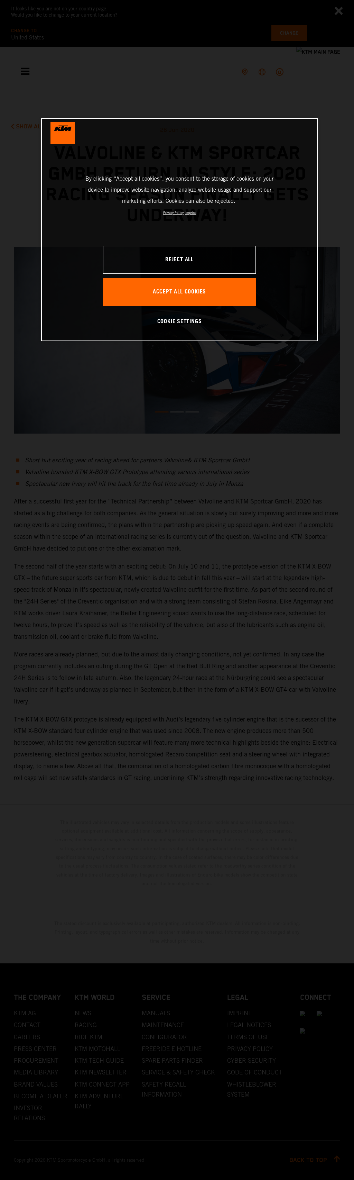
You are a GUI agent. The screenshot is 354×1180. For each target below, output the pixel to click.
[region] (179, 229)
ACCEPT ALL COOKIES (179, 292)
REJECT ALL (179, 259)
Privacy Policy (173, 213)
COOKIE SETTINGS (179, 321)
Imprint (190, 213)
